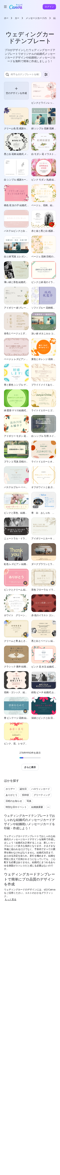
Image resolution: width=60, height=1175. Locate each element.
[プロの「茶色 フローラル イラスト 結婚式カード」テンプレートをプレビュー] (43, 577)
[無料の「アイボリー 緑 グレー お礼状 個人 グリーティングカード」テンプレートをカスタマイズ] (16, 295)
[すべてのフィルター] (46, 74)
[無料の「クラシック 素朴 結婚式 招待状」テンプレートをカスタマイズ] (16, 654)
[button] (16, 90)
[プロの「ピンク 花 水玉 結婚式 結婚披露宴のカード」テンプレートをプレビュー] (43, 654)
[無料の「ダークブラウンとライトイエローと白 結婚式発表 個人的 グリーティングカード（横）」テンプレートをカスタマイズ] (43, 552)
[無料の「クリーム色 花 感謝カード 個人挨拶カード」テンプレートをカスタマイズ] (16, 116)
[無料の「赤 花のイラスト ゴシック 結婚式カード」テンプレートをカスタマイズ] (43, 603)
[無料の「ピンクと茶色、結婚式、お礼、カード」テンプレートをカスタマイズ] (16, 500)
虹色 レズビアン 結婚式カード (19, 564)
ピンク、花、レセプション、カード (22, 743)
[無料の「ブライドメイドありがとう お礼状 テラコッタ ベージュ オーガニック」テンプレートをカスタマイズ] (43, 372)
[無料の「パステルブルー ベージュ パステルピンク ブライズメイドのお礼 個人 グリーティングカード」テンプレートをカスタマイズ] (16, 475)
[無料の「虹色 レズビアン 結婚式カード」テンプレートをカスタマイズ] (16, 552)
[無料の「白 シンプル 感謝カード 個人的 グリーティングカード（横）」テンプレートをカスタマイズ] (16, 167)
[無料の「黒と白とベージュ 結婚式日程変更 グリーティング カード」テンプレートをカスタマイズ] (43, 629)
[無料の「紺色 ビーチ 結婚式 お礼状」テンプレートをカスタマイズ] (43, 680)
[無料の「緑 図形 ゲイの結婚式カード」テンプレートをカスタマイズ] (16, 398)
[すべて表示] (48, 807)
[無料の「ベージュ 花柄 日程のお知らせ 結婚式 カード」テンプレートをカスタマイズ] (43, 244)
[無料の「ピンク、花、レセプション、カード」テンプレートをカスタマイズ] (16, 731)
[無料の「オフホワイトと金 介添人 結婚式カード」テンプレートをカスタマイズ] (43, 475)
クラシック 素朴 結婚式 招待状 (20, 666)
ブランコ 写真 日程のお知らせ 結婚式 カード (27, 461)
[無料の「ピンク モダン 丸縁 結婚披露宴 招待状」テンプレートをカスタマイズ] (43, 167)
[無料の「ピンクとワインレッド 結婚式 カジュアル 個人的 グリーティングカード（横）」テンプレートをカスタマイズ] (43, 90)
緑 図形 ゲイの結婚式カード (18, 410)
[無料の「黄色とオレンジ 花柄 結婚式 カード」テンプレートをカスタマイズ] (43, 347)
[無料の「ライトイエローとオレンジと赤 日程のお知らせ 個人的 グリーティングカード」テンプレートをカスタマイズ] (43, 449)
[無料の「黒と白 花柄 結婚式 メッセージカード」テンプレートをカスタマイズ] (16, 142)
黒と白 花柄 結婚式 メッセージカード (23, 154)
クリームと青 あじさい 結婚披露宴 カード (26, 640)
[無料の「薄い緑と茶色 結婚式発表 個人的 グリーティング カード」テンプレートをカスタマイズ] (16, 270)
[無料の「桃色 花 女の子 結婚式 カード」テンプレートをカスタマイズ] (16, 193)
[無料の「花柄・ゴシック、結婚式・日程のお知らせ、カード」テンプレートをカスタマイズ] (16, 680)
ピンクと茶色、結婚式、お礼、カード (24, 512)
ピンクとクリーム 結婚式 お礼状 (21, 589)
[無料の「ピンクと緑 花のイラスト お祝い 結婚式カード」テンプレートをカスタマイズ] (43, 270)
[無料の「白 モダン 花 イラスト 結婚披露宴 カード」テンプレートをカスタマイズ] (43, 142)
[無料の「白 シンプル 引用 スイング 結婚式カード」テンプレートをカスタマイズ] (43, 424)
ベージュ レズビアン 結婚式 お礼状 (22, 359)
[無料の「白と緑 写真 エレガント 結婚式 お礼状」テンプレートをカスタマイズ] (16, 244)
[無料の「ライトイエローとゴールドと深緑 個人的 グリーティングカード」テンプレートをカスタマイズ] (43, 398)
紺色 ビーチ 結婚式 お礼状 (44, 692)
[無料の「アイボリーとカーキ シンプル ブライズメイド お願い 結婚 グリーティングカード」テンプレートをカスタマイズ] (43, 526)
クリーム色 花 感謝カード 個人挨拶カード (26, 128)
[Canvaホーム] (15, 6)
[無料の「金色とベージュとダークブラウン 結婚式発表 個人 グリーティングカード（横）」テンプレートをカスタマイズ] (16, 321)
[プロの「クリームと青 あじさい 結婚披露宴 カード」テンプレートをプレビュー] (16, 629)
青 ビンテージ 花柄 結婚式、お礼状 (22, 717)
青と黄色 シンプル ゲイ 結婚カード (22, 384)
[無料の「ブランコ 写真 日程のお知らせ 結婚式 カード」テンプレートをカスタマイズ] (16, 449)
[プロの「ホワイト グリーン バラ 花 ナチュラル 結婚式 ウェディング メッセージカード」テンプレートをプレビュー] (16, 603)
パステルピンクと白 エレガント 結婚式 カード (28, 230)
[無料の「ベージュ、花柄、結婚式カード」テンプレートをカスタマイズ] (43, 193)
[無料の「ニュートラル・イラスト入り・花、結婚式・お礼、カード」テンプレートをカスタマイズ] (16, 526)
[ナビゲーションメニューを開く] (5, 6)
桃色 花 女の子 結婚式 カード (19, 205)
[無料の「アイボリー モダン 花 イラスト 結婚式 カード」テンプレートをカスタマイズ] (16, 424)
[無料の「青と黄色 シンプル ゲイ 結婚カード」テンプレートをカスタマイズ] (16, 372)
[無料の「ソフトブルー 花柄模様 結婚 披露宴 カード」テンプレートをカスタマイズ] (43, 295)
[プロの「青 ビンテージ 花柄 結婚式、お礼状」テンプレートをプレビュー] (16, 706)
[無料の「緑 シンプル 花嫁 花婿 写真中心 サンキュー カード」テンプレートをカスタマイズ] (43, 116)
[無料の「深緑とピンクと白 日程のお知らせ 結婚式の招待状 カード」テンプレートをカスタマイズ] (43, 706)
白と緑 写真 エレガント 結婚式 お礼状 (23, 256)
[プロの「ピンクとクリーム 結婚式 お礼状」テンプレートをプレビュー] (16, 577)
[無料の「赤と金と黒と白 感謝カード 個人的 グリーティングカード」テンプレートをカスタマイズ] (43, 219)
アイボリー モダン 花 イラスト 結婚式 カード (27, 435)
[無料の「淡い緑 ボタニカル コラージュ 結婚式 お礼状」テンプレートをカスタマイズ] (43, 321)
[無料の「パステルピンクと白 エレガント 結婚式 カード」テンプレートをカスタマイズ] (16, 219)
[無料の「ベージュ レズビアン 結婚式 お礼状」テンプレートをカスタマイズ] (16, 347)
